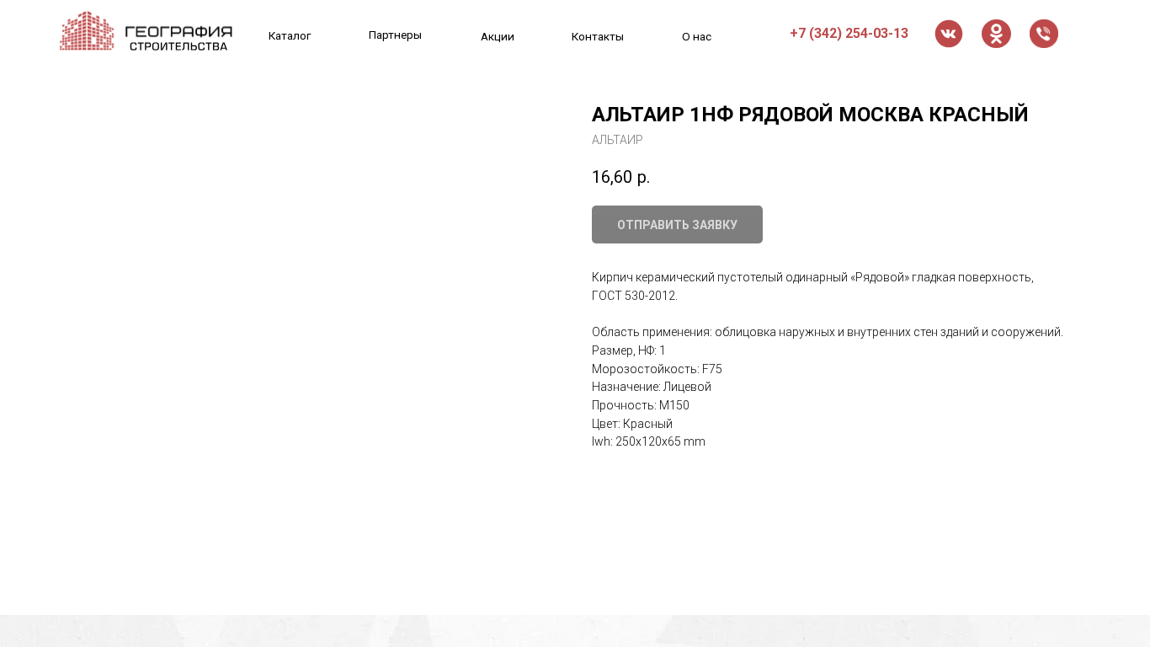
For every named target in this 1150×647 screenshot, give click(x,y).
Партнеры (395, 34)
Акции (497, 36)
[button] (1044, 33)
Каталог (290, 35)
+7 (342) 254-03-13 (849, 33)
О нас (696, 36)
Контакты (598, 36)
